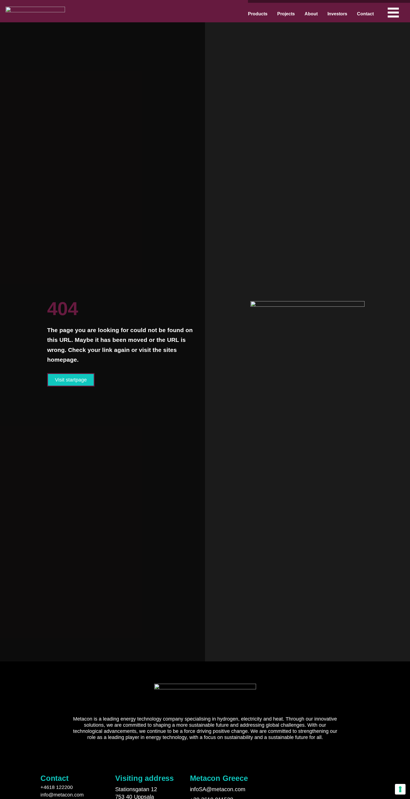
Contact (365, 13)
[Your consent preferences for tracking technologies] (400, 789)
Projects (286, 13)
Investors (337, 13)
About (311, 13)
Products (257, 13)
